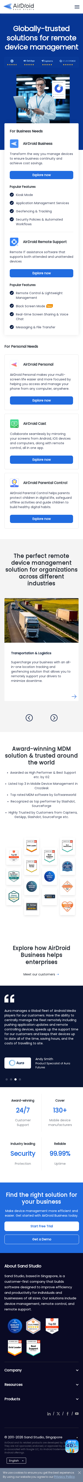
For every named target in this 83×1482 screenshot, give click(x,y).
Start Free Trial (42, 1226)
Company (13, 1370)
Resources (13, 1384)
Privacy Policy (64, 1476)
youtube (77, 1413)
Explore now (42, 175)
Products (12, 1399)
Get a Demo (41, 1239)
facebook (67, 1413)
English (14, 1460)
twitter (58, 1413)
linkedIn (49, 1413)
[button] (29, 717)
